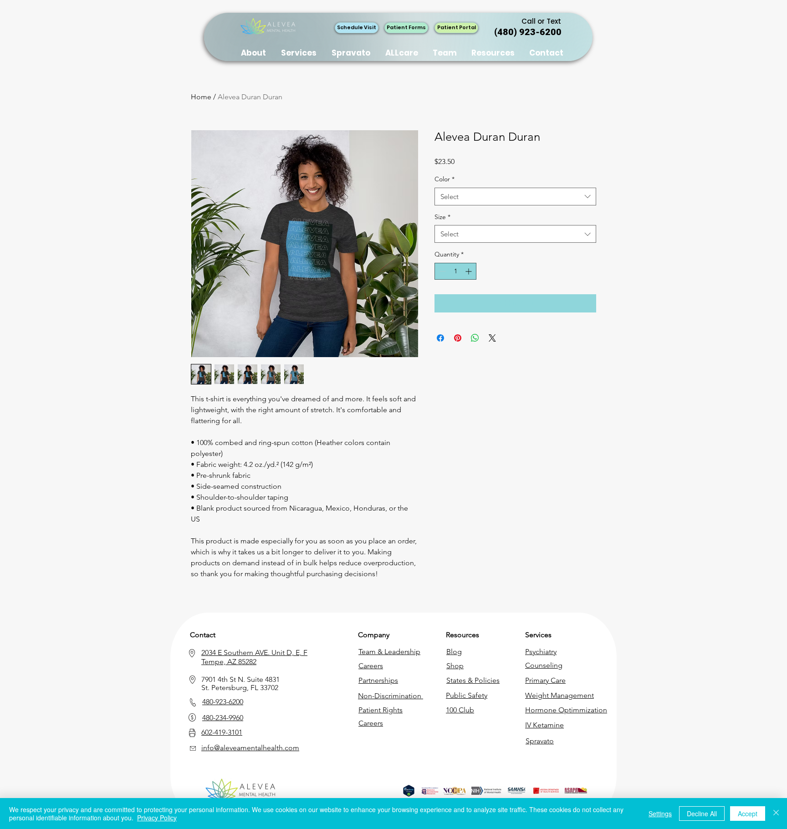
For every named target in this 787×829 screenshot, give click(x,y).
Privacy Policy (157, 817)
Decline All (702, 813)
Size (442, 217)
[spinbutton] (455, 271)
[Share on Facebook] (440, 338)
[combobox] (515, 196)
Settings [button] (660, 813)
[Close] (776, 813)
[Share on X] (492, 338)
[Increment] (469, 271)
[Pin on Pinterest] (457, 338)
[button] (493, 53)
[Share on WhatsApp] (475, 338)
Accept (747, 813)
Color (444, 179)
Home (201, 96)
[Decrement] (441, 271)
